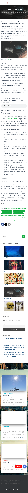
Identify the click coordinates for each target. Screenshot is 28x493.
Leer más (21, 404)
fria (18, 345)
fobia (17, 345)
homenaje (10, 347)
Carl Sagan (21, 342)
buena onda (16, 342)
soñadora (8, 357)
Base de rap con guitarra (8, 393)
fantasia (13, 345)
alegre (9, 341)
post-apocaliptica (19, 352)
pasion (4, 352)
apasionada (18, 341)
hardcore (7, 347)
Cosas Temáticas (7, 298)
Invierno (6, 429)
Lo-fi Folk (6, 284)
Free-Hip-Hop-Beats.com (12, 118)
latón (23, 347)
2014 (25, 217)
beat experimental (10, 342)
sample (19, 354)
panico (22, 350)
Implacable (7, 395)
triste (14, 357)
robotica (9, 354)
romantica (14, 354)
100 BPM (14, 339)
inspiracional (17, 347)
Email (4, 324)
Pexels (8, 59)
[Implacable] (14, 383)
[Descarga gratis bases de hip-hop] (7, 2)
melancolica (10, 350)
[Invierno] (14, 416)
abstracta (5, 341)
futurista (21, 345)
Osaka (5, 271)
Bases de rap (22, 208)
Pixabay (14, 59)
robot (6, 354)
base (17, 217)
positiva (8, 220)
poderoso (12, 352)
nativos (19, 350)
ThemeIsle (19, 489)
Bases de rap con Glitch (6, 213)
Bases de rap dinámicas (6, 210)
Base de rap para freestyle (12, 208)
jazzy (21, 347)
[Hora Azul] (14, 449)
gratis (4, 347)
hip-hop (7, 217)
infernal (14, 347)
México (16, 350)
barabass (4, 342)
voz (21, 357)
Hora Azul (6, 257)
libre (19, 217)
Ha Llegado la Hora (8, 312)
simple (23, 354)
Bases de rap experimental (19, 210)
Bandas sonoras (5, 215)
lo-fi (4, 350)
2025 (22, 217)
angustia (13, 341)
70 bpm (8, 339)
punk (4, 354)
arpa (21, 341)
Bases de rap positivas (18, 213)
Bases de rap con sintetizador (17, 215)
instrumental (12, 217)
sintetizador (3, 220)
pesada (8, 352)
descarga (13, 220)
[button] (25, 466)
